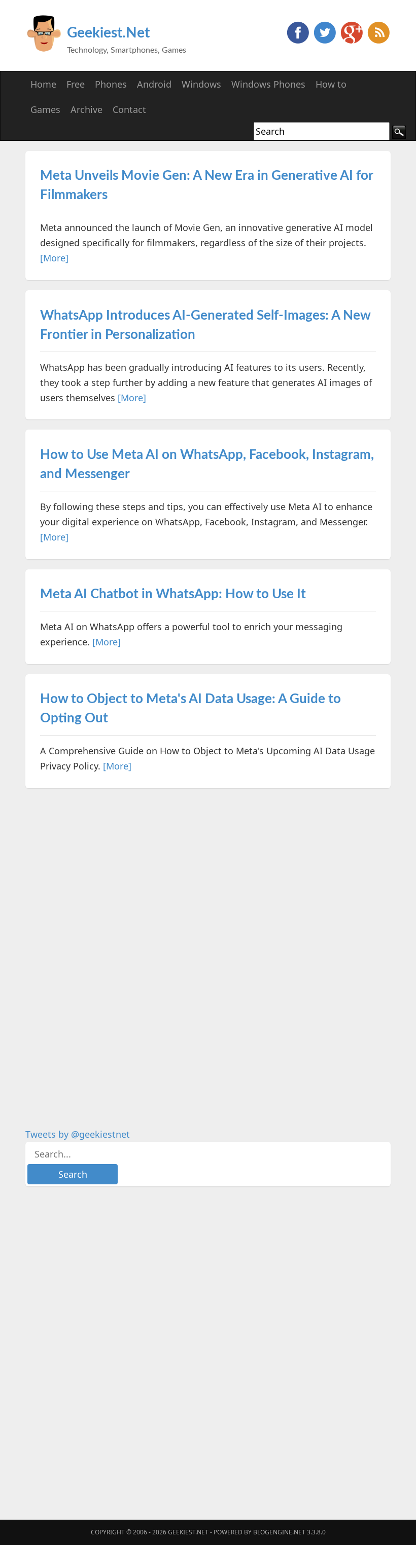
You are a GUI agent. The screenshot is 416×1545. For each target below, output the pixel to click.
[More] (54, 258)
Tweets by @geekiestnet (77, 1134)
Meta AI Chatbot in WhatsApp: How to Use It (173, 594)
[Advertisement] (101, 950)
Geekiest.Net (108, 33)
